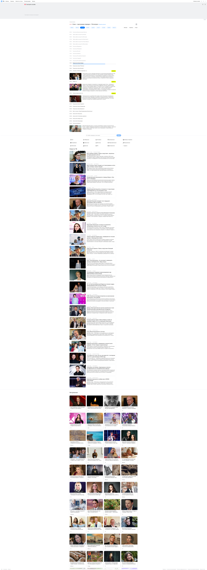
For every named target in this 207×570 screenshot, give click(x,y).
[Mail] (1, 1)
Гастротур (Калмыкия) (77, 48)
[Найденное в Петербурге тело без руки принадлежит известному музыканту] (112, 404)
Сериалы (131, 27)
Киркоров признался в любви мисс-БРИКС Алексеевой (98, 379)
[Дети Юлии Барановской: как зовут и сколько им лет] (95, 507)
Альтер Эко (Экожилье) (77, 113)
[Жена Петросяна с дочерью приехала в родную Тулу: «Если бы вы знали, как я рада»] (95, 455)
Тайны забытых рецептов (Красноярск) (80, 39)
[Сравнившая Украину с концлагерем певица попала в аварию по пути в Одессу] (129, 421)
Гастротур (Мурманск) (77, 46)
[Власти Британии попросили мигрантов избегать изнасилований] (95, 542)
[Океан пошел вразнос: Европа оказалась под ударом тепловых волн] (95, 438)
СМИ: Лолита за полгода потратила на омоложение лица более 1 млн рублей (100, 296)
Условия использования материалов (193, 569)
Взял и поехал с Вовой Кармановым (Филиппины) (82, 111)
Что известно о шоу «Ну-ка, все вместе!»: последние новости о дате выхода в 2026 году (101, 356)
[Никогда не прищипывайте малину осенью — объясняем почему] (112, 507)
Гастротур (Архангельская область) (80, 32)
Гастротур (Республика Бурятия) (79, 60)
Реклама (9, 569)
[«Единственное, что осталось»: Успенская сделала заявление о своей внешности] (112, 455)
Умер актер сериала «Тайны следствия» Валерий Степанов (100, 249)
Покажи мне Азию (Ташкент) (78, 103)
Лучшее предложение (77, 93)
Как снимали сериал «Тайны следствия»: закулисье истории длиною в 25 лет (100, 154)
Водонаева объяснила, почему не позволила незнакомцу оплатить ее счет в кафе (99, 225)
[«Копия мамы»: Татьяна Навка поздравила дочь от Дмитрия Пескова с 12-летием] (112, 559)
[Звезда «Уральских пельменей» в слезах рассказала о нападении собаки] (78, 542)
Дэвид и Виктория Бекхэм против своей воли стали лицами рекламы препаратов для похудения (100, 308)
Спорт (136, 27)
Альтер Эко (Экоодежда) (77, 120)
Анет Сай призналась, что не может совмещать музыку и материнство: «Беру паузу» (99, 261)
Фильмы (125, 27)
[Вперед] (205, 4)
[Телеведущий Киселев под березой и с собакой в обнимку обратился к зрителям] (129, 404)
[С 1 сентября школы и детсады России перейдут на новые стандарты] (129, 455)
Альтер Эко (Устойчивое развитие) (79, 116)
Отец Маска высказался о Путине (96, 331)
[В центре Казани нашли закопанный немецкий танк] (112, 473)
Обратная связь (202, 569)
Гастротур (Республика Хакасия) (79, 55)
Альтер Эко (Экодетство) (78, 118)
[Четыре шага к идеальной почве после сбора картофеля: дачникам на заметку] (129, 473)
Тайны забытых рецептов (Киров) (79, 34)
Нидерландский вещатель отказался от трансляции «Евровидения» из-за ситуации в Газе (100, 189)
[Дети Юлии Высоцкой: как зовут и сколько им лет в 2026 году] (95, 490)
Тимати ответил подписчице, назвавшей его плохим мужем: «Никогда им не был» (101, 237)
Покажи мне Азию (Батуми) (78, 68)
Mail (1, 569)
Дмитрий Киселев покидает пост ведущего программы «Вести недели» (98, 201)
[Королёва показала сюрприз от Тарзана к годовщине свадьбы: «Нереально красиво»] (129, 438)
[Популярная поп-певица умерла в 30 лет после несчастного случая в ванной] (95, 404)
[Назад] (203, 4)
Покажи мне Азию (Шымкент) (78, 108)
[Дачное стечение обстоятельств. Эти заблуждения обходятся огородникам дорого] (95, 559)
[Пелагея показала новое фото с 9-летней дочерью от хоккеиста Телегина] (78, 473)
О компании (5, 569)
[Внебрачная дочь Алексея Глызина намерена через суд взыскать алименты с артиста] (112, 438)
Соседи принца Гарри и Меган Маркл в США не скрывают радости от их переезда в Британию (99, 320)
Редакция (164, 569)
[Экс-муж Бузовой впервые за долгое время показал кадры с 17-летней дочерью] (112, 542)
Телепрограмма (72, 21)
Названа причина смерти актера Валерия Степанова (101, 213)
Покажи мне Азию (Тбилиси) (78, 65)
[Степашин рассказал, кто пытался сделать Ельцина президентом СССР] (129, 490)
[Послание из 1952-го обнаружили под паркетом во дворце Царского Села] (78, 438)
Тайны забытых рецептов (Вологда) (80, 36)
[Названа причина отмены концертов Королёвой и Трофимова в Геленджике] (78, 421)
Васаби (74, 81)
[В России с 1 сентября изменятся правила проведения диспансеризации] (78, 507)
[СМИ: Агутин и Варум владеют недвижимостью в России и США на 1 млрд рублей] (95, 524)
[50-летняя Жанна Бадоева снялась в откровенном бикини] (129, 559)
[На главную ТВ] (3, 1)
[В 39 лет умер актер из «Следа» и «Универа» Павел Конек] (129, 507)
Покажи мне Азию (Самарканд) (79, 106)
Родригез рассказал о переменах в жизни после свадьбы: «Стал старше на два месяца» (99, 344)
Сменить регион (102, 24)
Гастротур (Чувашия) (77, 58)
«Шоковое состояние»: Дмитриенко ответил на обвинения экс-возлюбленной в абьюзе (98, 368)
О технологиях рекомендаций (171, 569)
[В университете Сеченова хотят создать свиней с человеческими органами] (78, 559)
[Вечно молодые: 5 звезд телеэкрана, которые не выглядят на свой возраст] (78, 490)
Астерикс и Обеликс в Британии (79, 70)
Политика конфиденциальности (182, 569)
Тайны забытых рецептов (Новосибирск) (81, 41)
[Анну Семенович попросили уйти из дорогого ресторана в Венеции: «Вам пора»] (78, 404)
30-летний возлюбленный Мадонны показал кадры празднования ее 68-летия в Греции (100, 284)
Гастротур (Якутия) (76, 51)
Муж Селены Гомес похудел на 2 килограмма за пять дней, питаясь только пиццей (101, 166)
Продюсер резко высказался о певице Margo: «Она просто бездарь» (100, 178)
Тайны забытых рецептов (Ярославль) (80, 44)
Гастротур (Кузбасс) (77, 53)
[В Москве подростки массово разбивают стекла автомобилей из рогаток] (95, 421)
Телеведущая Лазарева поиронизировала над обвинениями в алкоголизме (99, 273)
